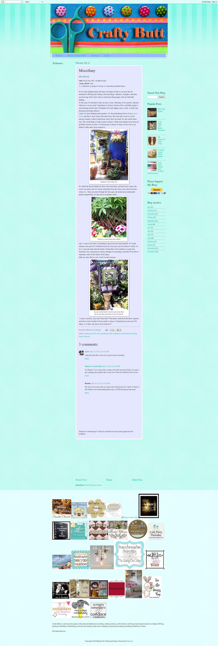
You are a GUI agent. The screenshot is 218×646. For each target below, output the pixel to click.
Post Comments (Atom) (93, 485)
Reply (87, 358)
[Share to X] (115, 330)
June (149, 231)
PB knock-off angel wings (161, 140)
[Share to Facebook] (118, 330)
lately (81, 116)
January (150, 245)
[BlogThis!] (113, 330)
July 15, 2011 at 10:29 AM (99, 351)
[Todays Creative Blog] (130, 517)
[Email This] (111, 330)
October (150, 217)
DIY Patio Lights (161, 110)
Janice (87, 351)
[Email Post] (106, 330)
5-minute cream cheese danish (161, 153)
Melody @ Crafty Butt (93, 366)
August (150, 224)
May (149, 234)
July (148, 207)
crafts (98, 333)
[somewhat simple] (156, 539)
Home (59, 55)
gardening (104, 333)
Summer (87, 336)
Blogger (130, 641)
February (150, 210)
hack (110, 333)
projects (135, 113)
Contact (95, 55)
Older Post (137, 479)
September (151, 221)
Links (107, 55)
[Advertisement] (109, 458)
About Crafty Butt (76, 55)
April (149, 238)
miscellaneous (126, 333)
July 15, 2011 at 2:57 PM (111, 366)
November (151, 214)
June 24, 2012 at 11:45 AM (100, 383)
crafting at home (90, 333)
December (151, 248)
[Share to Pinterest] (120, 330)
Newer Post (81, 479)
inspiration (117, 333)
